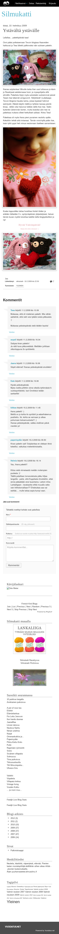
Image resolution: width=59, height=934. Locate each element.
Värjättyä (43, 898)
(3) (14, 818)
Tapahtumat (29, 889)
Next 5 (10, 609)
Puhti (9, 745)
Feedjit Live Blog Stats (17, 800)
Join (9, 606)
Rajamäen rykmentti (15, 748)
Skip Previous (20, 609)
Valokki (10, 775)
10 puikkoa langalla (15, 699)
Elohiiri (10, 711)
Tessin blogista (9, 101)
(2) (14, 821)
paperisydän (16, 440)
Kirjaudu (52, 3)
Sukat (22, 889)
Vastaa (12, 332)
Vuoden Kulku (13, 787)
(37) (15, 828)
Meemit (13, 886)
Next (28, 606)
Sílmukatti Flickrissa (30, 663)
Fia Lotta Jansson (15, 716)
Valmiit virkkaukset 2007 (16, 898)
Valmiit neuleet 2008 (34, 892)
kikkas (13, 407)
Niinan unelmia (13, 731)
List (13, 606)
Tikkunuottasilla (14, 762)
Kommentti (10, 543)
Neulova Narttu (13, 728)
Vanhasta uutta (27, 898)
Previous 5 (46, 606)
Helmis (14, 460)
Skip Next (32, 609)
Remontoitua (10, 889)
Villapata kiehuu (14, 781)
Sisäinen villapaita (15, 754)
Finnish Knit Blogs (29, 604)
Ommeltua (20, 886)
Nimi (8, 514)
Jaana (13, 363)
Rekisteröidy (41, 3)
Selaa (32, 3)
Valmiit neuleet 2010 (26, 895)
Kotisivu (28, 533)
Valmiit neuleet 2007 (16, 892)
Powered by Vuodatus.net (45, 930)
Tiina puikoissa (13, 759)
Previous (21, 606)
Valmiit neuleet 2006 (41, 889)
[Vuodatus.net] (13, 927)
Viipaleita (11, 778)
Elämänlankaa (13, 713)
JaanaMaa (11, 722)
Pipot (46, 886)
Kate (13, 381)
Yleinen (19, 286)
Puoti (49, 886)
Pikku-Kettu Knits (14, 742)
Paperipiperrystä (28, 886)
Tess (27, 42)
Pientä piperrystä (38, 886)
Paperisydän (12, 739)
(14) (15, 837)
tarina (25, 101)
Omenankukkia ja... (15, 736)
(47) (15, 834)
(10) (15, 824)
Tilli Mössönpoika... (15, 765)
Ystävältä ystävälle (21, 30)
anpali (13, 339)
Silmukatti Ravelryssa (29, 660)
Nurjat (9, 734)
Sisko (9, 751)
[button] (26, 3)
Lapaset (9, 886)
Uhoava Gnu (12, 768)
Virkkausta (36, 898)
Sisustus (16, 889)
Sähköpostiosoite (20, 524)
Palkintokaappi (17, 850)
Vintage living (13, 784)
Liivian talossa (13, 725)
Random (35, 606)
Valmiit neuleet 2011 (38, 895)
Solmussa (11, 756)
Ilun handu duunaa (15, 719)
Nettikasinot (20, 3)
